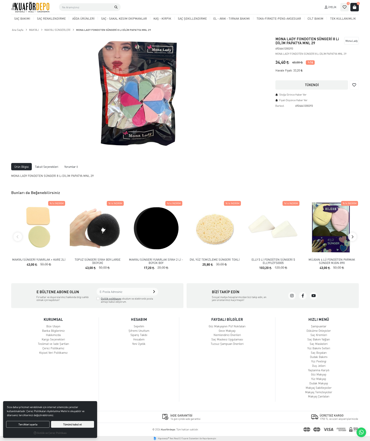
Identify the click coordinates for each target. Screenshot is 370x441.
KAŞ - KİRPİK (162, 18)
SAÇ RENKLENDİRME (51, 18)
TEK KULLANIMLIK (343, 18)
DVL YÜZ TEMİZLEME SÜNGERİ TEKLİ (215, 259)
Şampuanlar (318, 326)
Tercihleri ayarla (27, 424)
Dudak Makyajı (318, 383)
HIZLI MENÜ (318, 319)
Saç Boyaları (319, 352)
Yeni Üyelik (138, 343)
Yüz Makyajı (318, 379)
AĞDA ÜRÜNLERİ (83, 18)
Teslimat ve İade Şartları (53, 343)
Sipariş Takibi (138, 335)
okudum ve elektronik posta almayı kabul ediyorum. (127, 300)
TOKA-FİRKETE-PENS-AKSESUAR (278, 18)
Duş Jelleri (318, 365)
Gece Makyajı (227, 330)
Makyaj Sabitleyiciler (319, 387)
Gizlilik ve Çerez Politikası (51, 432)
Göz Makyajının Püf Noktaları (227, 326)
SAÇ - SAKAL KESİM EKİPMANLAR (124, 18)
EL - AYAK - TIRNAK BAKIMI (231, 18)
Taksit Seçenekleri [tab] (46, 166)
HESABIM (139, 319)
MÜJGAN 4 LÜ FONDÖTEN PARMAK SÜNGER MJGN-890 (332, 261)
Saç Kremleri (318, 335)
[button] (116, 7)
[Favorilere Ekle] (354, 85)
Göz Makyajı (318, 374)
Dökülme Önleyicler (318, 330)
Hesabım (139, 339)
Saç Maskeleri (319, 343)
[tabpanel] (185, 177)
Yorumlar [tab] (71, 166)
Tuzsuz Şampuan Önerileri (227, 343)
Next (352, 237)
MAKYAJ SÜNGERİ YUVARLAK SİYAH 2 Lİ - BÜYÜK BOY (156, 261)
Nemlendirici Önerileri (227, 335)
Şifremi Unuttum (139, 330)
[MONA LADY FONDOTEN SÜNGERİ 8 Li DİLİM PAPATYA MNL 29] (134, 93)
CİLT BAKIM (315, 18)
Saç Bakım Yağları (318, 339)
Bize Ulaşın (53, 326)
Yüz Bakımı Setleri (318, 348)
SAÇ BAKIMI (22, 18)
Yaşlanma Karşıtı (318, 370)
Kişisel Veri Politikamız (53, 352)
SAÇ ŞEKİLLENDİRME (192, 18)
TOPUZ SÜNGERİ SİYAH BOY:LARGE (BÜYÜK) (97, 261)
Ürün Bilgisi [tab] (21, 166)
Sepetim (139, 326)
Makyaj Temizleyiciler (318, 392)
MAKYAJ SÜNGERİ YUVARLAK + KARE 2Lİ (39, 259)
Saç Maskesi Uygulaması (227, 339)
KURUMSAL (53, 319)
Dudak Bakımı (318, 357)
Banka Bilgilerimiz (53, 330)
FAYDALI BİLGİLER (227, 319)
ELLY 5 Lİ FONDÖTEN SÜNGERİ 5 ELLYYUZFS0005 (273, 261)
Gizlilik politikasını (111, 298)
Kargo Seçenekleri (53, 339)
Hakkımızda (53, 335)
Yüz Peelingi (318, 361)
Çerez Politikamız (53, 348)
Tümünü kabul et (72, 424)
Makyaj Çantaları (318, 396)
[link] (292, 296)
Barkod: (279, 105)
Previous (17, 237)
